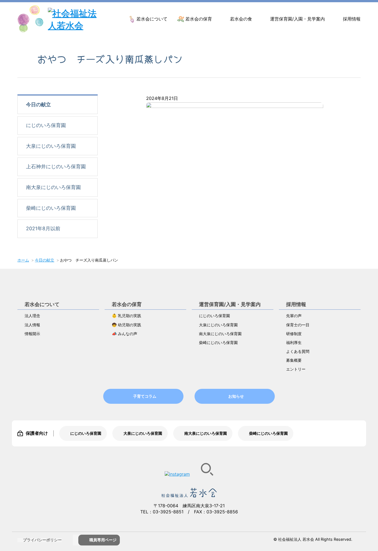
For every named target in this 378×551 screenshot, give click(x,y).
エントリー (295, 369)
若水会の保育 (198, 19)
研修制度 (294, 333)
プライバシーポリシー (42, 539)
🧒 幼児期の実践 (126, 324)
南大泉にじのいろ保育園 (53, 187)
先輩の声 (294, 315)
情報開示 (32, 333)
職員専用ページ (102, 539)
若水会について (151, 19)
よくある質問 (297, 351)
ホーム (23, 260)
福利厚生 (294, 342)
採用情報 (352, 19)
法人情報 (32, 324)
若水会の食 (241, 19)
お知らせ (236, 396)
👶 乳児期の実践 (126, 315)
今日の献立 (38, 104)
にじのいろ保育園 (46, 125)
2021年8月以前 (43, 228)
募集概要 (294, 360)
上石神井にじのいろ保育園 (56, 166)
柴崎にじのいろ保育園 (51, 208)
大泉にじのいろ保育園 (51, 146)
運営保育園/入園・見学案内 (297, 19)
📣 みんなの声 (124, 333)
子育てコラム (144, 396)
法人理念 (32, 315)
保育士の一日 (297, 324)
